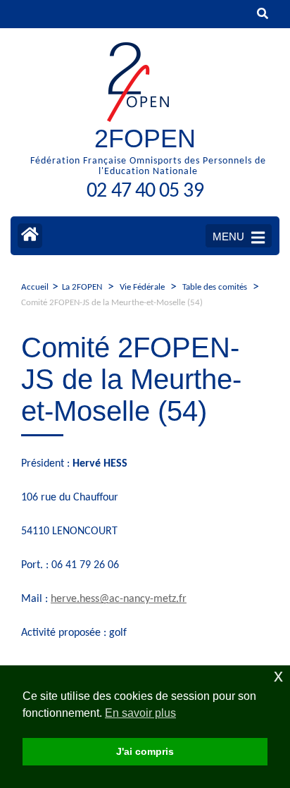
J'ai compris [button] (145, 751)
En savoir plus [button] (140, 713)
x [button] (278, 675)
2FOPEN (145, 138)
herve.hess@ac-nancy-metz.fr (119, 599)
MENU (228, 236)
